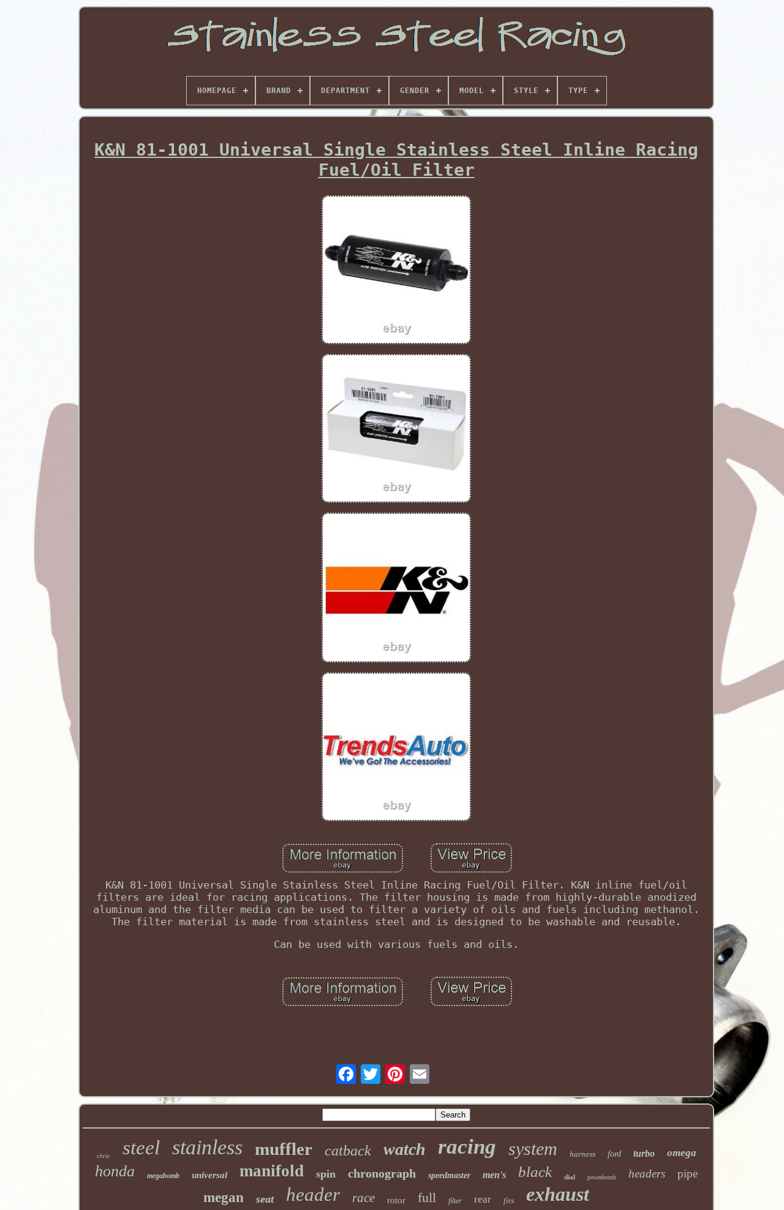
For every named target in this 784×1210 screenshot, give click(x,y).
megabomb (163, 1175)
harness (582, 1154)
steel (141, 1148)
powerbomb (601, 1177)
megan (223, 1197)
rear (482, 1199)
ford (614, 1154)
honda (115, 1171)
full (427, 1197)
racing (467, 1147)
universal (209, 1175)
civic (103, 1155)
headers (646, 1173)
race (363, 1197)
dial (569, 1177)
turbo (644, 1153)
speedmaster (449, 1175)
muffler (283, 1149)
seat (265, 1199)
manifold (271, 1171)
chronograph (382, 1173)
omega (681, 1153)
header (313, 1194)
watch (404, 1149)
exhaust (557, 1194)
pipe (687, 1173)
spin (326, 1174)
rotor (396, 1200)
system (532, 1148)
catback (348, 1151)
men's (494, 1175)
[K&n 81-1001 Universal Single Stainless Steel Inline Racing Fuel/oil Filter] (396, 271)
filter (455, 1201)
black (535, 1171)
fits (508, 1200)
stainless (207, 1147)
